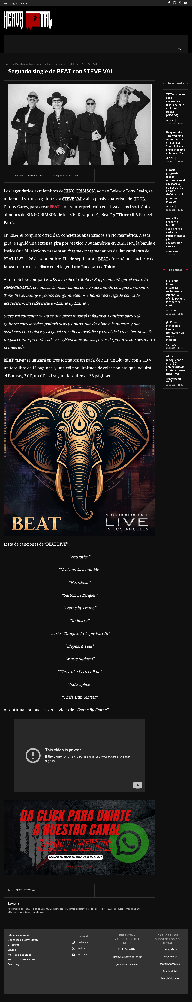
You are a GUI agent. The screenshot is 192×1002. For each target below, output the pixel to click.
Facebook (83, 936)
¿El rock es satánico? (127, 964)
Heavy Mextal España (173, 380)
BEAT (55, 206)
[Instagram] (174, 3)
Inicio (8, 64)
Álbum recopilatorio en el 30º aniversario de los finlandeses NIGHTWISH (175, 365)
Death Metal (170, 971)
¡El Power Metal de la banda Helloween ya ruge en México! (175, 330)
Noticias (171, 310)
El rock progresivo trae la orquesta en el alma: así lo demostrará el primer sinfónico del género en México (175, 185)
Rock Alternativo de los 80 (127, 957)
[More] (137, 175)
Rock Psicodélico (127, 949)
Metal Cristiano (170, 978)
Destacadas (24, 64)
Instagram (83, 942)
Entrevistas (173, 251)
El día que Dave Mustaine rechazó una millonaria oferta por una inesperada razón (175, 293)
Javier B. (14, 903)
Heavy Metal (170, 949)
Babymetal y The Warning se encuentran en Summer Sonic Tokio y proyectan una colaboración (175, 142)
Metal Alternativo (170, 963)
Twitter (82, 948)
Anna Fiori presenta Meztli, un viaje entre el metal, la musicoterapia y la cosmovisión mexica (175, 232)
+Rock (169, 120)
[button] (179, 48)
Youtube (82, 954)
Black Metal (170, 956)
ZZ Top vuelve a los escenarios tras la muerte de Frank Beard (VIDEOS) (175, 105)
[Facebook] (169, 3)
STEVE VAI (30, 890)
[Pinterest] (119, 175)
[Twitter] (180, 3)
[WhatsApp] (128, 175)
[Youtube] (185, 3)
